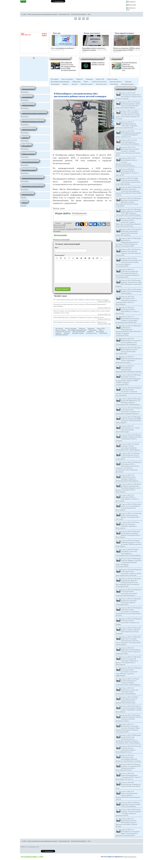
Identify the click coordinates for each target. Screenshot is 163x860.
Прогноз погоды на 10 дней (32, 120)
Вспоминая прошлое (127, 84)
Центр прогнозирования (60, 58)
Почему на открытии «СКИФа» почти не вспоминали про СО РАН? (126, 49)
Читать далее (59, 208)
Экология (74, 84)
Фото (89, 14)
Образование (76, 81)
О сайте (24, 14)
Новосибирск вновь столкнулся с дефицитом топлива (93, 49)
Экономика (89, 79)
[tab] (62, 213)
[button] (57, 258)
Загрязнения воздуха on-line (92, 58)
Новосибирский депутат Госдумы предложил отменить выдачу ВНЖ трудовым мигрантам (68, 66)
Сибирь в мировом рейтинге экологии (98, 63)
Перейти (23, 197)
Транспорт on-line (28, 128)
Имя (57, 247)
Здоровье (65, 84)
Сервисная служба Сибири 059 (34, 112)
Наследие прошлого (116, 81)
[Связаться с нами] (131, 9)
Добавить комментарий (61, 239)
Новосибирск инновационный (60, 81)
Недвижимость (27, 193)
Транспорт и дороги (87, 84)
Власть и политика (67, 79)
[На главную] (130, 1)
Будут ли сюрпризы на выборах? (62, 48)
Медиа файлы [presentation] (63, 213)
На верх (57, 223)
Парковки (128, 81)
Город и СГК (100, 79)
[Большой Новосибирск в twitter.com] (147, 12)
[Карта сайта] (131, 4)
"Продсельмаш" (27, 104)
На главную (54, 79)
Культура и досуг (101, 84)
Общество (79, 79)
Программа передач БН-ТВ (32, 185)
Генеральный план (64, 14)
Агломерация (55, 84)
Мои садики (26, 145)
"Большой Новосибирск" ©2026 (31, 856)
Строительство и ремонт (99, 81)
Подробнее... (25, 92)
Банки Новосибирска (30, 161)
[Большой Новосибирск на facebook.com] (147, 16)
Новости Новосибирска (125, 88)
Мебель (24, 201)
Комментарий (60, 255)
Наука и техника (112, 79)
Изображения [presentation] (79, 213)
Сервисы (25, 137)
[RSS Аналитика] (147, 25)
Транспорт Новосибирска (78, 14)
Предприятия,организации (32, 177)
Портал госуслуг (28, 153)
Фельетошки (116, 58)
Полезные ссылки (28, 169)
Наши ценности (27, 88)
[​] (82, 271)
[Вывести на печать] (147, 7)
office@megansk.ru (130, 856)
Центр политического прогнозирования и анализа (42, 14)
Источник (56, 231)
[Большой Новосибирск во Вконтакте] (147, 20)
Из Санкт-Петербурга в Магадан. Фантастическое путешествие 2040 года (129, 66)
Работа (86, 81)
